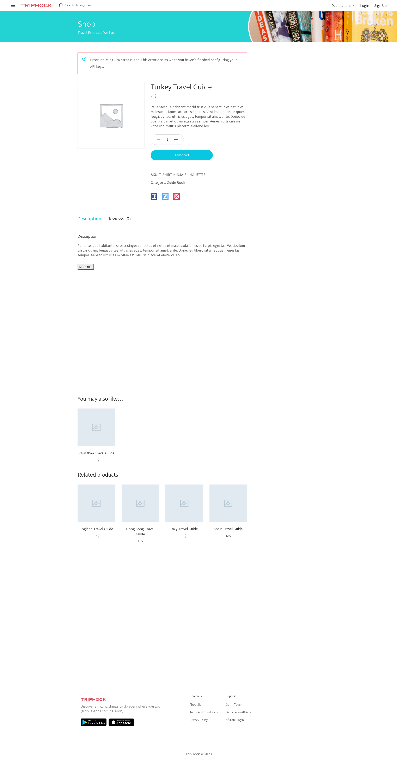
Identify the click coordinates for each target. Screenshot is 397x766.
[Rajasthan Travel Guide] (96, 427)
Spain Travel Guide (228, 528)
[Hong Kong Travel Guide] (140, 502)
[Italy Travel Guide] (184, 502)
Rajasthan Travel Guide (96, 453)
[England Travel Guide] (96, 502)
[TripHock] (36, 5)
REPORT (85, 266)
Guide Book (176, 182)
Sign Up (380, 5)
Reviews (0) (119, 218)
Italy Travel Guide (184, 528)
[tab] (89, 220)
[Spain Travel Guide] (228, 502)
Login (364, 5)
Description (89, 218)
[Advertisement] (162, 320)
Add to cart (182, 155)
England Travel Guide (96, 528)
